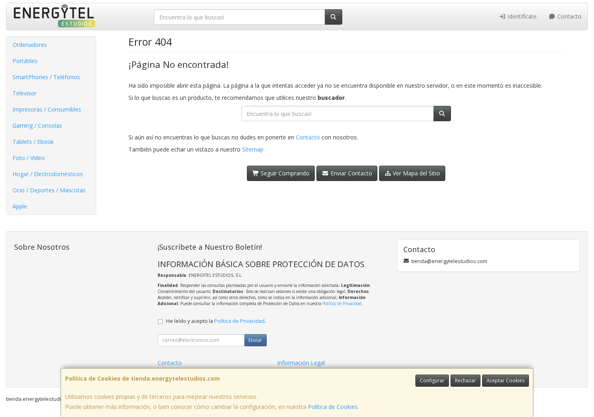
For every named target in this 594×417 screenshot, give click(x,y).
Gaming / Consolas (37, 125)
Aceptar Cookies (505, 380)
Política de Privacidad (342, 303)
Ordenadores (30, 44)
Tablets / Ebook (33, 141)
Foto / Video (29, 158)
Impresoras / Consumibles (47, 109)
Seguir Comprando (284, 173)
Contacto (568, 16)
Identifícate (521, 16)
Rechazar (465, 380)
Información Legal (301, 362)
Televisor (24, 93)
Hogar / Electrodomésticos (48, 174)
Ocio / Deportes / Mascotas (49, 190)
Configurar (432, 380)
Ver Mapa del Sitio (415, 173)
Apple (20, 206)
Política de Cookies (333, 407)
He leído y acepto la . (216, 321)
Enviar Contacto (350, 173)
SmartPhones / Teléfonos (46, 77)
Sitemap (252, 149)
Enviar (255, 340)
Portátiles (25, 61)
